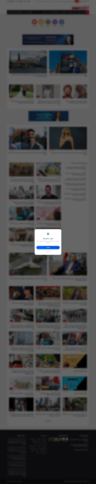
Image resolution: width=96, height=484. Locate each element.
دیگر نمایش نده (48, 251)
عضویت (48, 247)
